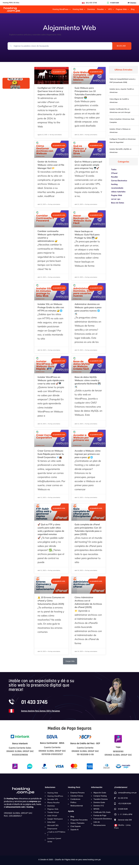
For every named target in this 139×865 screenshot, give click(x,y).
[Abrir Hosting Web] (84, 9)
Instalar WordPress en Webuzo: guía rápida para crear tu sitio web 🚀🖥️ (51, 380)
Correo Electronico (119, 180)
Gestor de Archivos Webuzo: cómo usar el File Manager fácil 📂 (51, 164)
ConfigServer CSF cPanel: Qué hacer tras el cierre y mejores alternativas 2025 (51, 91)
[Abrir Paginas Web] (128, 9)
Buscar (121, 46)
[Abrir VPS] (113, 9)
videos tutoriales (118, 191)
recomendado (117, 188)
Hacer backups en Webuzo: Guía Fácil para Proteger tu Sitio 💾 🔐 (87, 234)
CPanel (114, 173)
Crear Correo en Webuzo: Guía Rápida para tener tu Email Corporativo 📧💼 (51, 454)
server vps (115, 199)
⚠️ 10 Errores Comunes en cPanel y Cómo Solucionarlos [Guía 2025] (51, 600)
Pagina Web (116, 195)
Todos (114, 169)
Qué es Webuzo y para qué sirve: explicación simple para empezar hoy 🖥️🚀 (88, 164)
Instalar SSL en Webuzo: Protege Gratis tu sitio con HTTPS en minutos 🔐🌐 (51, 307)
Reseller (114, 177)
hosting (114, 184)
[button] (70, 661)
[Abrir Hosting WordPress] (69, 9)
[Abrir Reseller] (105, 9)
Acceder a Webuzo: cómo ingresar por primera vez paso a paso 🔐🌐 (88, 454)
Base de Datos (117, 203)
